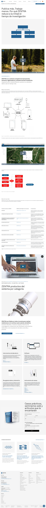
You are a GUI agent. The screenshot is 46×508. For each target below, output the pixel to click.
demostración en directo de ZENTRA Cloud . (22, 281)
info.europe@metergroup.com (5, 484)
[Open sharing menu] (42, 72)
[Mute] (38, 72)
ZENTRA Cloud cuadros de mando (21, 239)
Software (26, 362)
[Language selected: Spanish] (43, 1)
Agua (25, 391)
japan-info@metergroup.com (5, 491)
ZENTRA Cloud (19, 222)
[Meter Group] (3, 1)
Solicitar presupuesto (5, 76)
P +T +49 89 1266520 (4, 483)
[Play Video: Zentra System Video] (23, 60)
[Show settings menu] (40, 72)
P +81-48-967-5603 (3, 490)
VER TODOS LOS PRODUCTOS (20, 333)
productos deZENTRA (9, 281)
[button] (44, 506)
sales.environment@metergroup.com (6, 478)
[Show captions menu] (36, 72)
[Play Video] (2, 164)
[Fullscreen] (43, 72)
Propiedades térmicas (27, 392)
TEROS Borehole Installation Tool (21, 210)
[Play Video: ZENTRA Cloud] (23, 153)
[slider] (19, 72)
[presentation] (3, 1)
